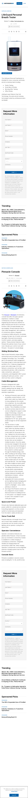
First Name (8, 119)
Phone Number (9, 136)
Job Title (7, 147)
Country (7, 158)
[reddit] (16, 31)
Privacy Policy (14, 791)
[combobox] (14, 161)
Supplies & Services (6, 11)
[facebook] (9, 31)
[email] (19, 31)
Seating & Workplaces (7, 268)
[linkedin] (11, 31)
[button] (3, 3)
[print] (25, 31)
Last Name (8, 125)
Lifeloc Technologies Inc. (17, 21)
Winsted (17, 275)
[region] (14, 792)
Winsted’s (13, 315)
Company (7, 141)
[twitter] (14, 31)
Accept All (14, 795)
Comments (7, 164)
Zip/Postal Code (9, 153)
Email (7, 130)
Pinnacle (6, 315)
